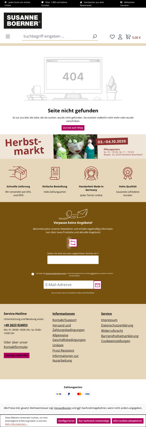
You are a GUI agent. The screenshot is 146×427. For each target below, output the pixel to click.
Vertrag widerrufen (16, 355)
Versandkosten (62, 408)
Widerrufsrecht (112, 331)
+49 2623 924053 (16, 325)
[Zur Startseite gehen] (18, 21)
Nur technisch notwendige (94, 420)
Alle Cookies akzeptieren (127, 420)
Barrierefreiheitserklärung (120, 336)
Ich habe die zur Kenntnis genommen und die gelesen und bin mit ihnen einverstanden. (74, 274)
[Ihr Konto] (120, 37)
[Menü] (8, 36)
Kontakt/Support (64, 320)
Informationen (63, 314)
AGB (92, 273)
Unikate (57, 345)
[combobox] (56, 36)
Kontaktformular (16, 347)
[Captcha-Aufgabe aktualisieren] (73, 243)
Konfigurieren (66, 420)
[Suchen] (94, 36)
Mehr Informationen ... (16, 424)
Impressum (109, 320)
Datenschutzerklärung (117, 325)
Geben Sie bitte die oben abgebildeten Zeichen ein (73, 253)
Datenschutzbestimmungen (55, 273)
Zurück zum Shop (73, 127)
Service (106, 314)
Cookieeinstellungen (115, 341)
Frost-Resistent (63, 350)
